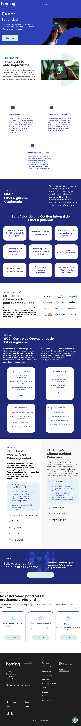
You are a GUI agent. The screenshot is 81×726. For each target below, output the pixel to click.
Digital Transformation (64, 670)
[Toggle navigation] (76, 4)
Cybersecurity (46, 700)
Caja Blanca (17, 540)
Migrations (45, 679)
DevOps (44, 696)
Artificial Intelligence (49, 667)
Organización (58, 507)
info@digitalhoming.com (20, 685)
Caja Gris (16, 533)
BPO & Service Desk (49, 683)
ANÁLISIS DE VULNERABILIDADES (22, 486)
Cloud (44, 688)
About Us (27, 667)
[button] (77, 606)
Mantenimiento (59, 520)
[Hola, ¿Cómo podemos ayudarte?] (75, 720)
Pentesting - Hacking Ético (25, 515)
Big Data (45, 692)
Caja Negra (17, 527)
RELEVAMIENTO (60, 482)
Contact (27, 706)
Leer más (12, 638)
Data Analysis (46, 671)
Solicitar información (40, 575)
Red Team (17, 521)
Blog (9, 706)
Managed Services (48, 675)
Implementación (60, 513)
